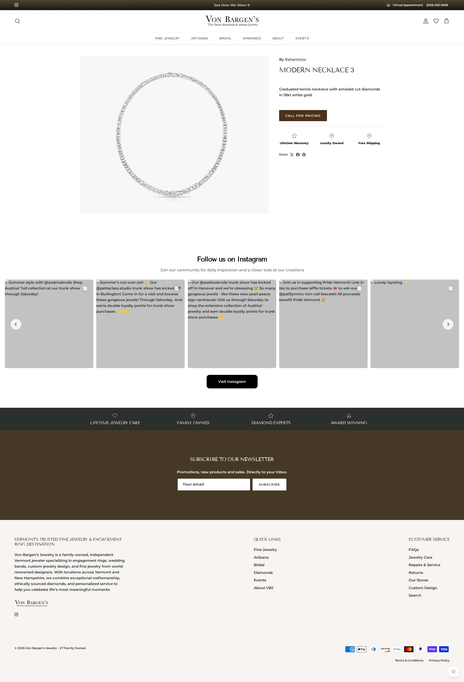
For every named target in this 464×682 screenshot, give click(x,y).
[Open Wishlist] (436, 21)
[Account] (425, 21)
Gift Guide (232, 5)
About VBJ (263, 588)
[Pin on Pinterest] (304, 154)
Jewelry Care (420, 557)
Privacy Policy (439, 660)
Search (415, 595)
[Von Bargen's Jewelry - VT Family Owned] (232, 21)
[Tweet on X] (292, 154)
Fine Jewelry (265, 549)
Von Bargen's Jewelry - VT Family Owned (55, 648)
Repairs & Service (424, 565)
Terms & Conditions (409, 660)
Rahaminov (295, 59)
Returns (416, 572)
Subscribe (269, 484)
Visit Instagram (232, 381)
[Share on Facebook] (298, 154)
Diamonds (263, 572)
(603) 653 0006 (437, 5)
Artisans (261, 557)
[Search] (17, 21)
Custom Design (423, 588)
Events (260, 580)
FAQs (414, 549)
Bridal (259, 565)
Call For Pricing (303, 116)
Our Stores (418, 580)
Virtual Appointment (407, 5)
